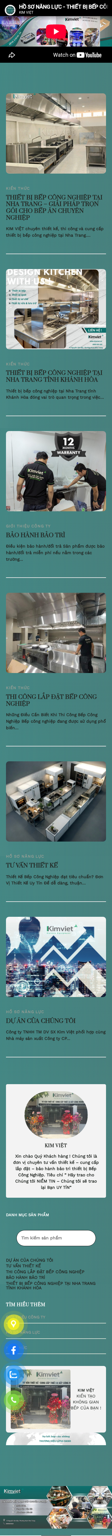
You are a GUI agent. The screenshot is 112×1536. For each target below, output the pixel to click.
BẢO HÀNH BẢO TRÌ (35, 535)
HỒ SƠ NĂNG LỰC (25, 856)
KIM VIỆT (86, 1390)
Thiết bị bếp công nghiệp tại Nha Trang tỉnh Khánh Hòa (54, 376)
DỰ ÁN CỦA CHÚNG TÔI (41, 1021)
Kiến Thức (18, 188)
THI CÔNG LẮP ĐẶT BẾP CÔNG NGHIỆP (51, 700)
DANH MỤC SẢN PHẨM (27, 1215)
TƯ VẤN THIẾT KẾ (32, 865)
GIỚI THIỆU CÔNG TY (28, 526)
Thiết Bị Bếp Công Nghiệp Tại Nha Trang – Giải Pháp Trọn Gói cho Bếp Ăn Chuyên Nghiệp (54, 207)
